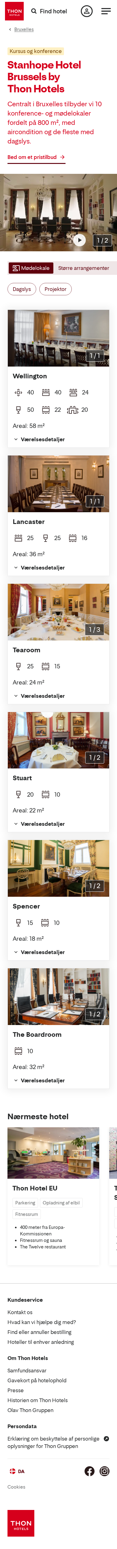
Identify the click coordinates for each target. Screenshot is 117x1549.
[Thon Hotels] (14, 11)
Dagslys (22, 289)
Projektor (55, 289)
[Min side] (87, 11)
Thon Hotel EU (34, 1188)
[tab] (30, 268)
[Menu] (106, 11)
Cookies (16, 1487)
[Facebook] (90, 1471)
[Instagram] (105, 1471)
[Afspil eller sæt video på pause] (79, 240)
